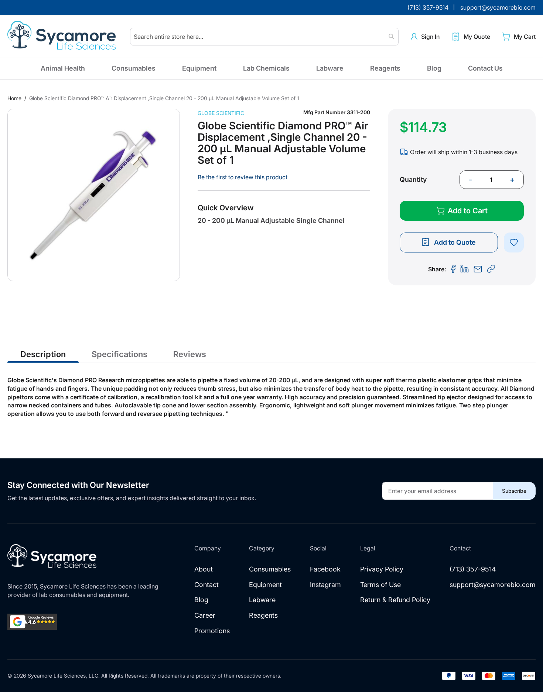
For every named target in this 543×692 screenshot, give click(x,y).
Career (204, 615)
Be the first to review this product (242, 177)
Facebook (325, 569)
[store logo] (62, 36)
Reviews (189, 354)
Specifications (119, 354)
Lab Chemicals (266, 68)
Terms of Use (380, 584)
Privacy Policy (381, 569)
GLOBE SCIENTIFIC (221, 113)
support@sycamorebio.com (493, 584)
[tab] (43, 354)
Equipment (199, 68)
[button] (425, 37)
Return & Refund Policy (395, 600)
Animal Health (63, 68)
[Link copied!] (491, 269)
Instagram (325, 584)
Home (14, 98)
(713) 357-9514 (473, 569)
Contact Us (485, 68)
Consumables (134, 68)
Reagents (385, 68)
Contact (206, 584)
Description (43, 354)
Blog (434, 68)
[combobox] (264, 36)
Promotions (212, 631)
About (203, 569)
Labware (330, 68)
